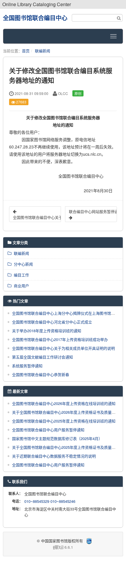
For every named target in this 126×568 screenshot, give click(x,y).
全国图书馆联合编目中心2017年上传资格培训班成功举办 (60, 339)
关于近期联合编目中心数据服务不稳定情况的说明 (54, 456)
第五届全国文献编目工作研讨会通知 (42, 357)
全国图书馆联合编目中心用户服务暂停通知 (48, 429)
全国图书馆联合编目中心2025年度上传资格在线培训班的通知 (63, 421)
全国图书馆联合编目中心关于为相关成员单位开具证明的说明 (63, 348)
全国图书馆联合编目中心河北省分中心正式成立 (52, 322)
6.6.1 (40, 547)
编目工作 (20, 275)
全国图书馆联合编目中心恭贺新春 (40, 374)
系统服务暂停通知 (27, 365)
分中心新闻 (22, 264)
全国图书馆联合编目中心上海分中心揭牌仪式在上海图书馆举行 (65, 313)
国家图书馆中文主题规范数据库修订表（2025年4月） (57, 438)
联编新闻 (42, 50)
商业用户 (20, 285)
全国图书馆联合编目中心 (35, 17)
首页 (26, 50)
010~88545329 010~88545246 (49, 501)
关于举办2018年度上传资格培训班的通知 (46, 330)
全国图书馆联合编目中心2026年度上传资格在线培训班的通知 (63, 403)
